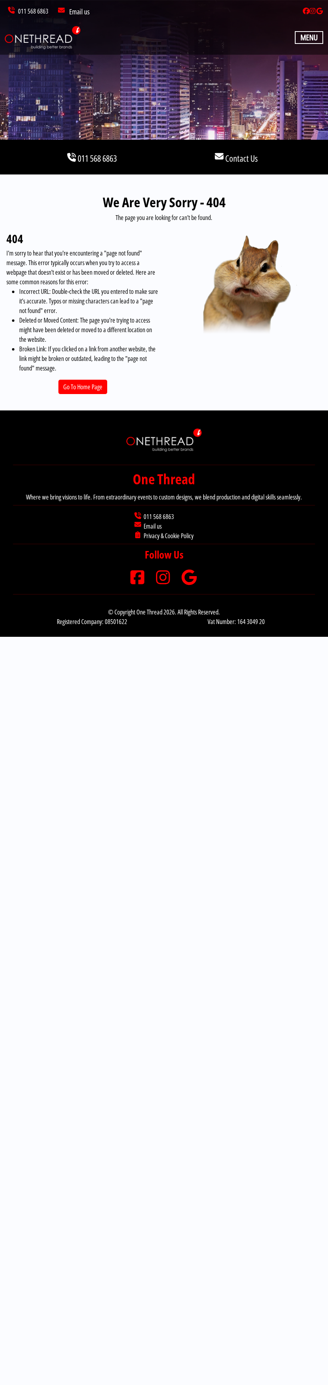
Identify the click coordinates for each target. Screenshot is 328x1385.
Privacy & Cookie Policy (169, 535)
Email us (79, 11)
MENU (309, 37)
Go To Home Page (82, 386)
